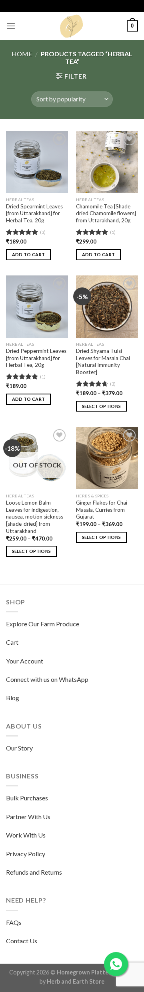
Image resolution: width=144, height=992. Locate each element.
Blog (12, 697)
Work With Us (26, 835)
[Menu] (11, 26)
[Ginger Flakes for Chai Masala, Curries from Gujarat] (107, 458)
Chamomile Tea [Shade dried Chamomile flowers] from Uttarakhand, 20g (106, 213)
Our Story (19, 748)
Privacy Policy (25, 853)
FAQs (14, 922)
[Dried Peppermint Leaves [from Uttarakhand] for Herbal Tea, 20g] (37, 306)
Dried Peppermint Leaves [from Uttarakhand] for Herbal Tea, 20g (36, 358)
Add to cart (28, 254)
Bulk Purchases (27, 798)
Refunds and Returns (34, 872)
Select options (101, 406)
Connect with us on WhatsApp (47, 679)
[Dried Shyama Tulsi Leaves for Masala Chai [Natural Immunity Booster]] (107, 306)
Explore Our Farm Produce (42, 624)
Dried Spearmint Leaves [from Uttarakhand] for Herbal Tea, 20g (34, 213)
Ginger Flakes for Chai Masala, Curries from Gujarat (101, 509)
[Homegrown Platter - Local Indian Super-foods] (72, 26)
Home (22, 53)
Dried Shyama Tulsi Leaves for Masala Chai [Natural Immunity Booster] (103, 361)
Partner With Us (28, 816)
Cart (12, 642)
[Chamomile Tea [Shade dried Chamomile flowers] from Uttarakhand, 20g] (107, 162)
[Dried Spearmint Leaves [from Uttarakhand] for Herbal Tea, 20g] (37, 162)
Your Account (24, 661)
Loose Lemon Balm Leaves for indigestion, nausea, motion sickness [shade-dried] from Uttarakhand (34, 516)
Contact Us (21, 940)
